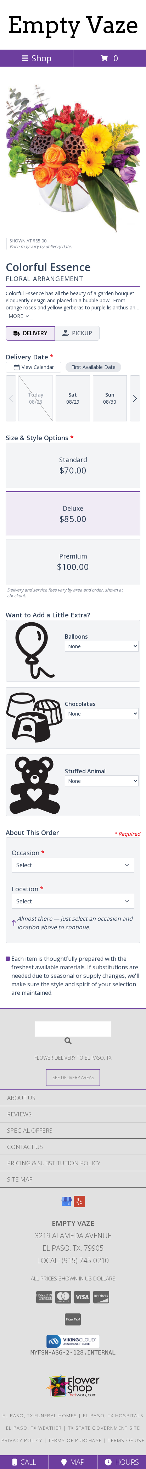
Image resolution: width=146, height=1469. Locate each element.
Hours (125, 1462)
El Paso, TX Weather (34, 1428)
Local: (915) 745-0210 (73, 1260)
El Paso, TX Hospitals (113, 1415)
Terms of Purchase (75, 1440)
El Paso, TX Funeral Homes (39, 1415)
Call (26, 1462)
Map (76, 1462)
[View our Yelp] (79, 1205)
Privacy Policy (21, 1440)
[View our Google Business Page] (66, 1205)
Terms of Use (126, 1440)
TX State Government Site (104, 1428)
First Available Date (93, 367)
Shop (41, 58)
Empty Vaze (73, 25)
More (16, 316)
